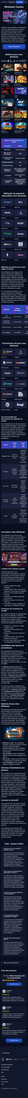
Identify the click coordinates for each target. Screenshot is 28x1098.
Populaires (4, 60)
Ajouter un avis (14, 984)
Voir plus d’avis (14, 1040)
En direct (11, 61)
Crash (17, 60)
